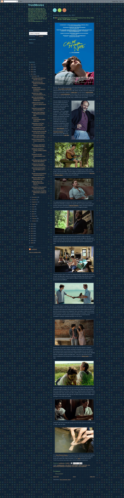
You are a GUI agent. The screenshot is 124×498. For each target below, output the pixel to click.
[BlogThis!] (76, 463)
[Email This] (74, 463)
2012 (32, 233)
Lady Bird (66, 135)
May (33, 211)
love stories (75, 466)
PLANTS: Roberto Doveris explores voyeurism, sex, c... (38, 141)
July (33, 206)
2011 (32, 235)
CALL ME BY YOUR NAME (64, 88)
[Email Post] (71, 463)
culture (80, 465)
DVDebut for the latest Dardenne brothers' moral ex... (38, 156)
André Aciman (89, 92)
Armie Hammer (60, 128)
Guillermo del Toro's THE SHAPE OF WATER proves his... (39, 104)
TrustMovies (61, 463)
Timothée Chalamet (58, 131)
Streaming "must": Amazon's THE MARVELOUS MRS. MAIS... (38, 114)
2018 (32, 71)
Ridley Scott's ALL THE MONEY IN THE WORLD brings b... (38, 83)
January (34, 220)
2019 (32, 69)
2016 (32, 224)
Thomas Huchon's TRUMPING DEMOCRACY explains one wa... (39, 192)
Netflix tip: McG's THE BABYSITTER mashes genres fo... (38, 183)
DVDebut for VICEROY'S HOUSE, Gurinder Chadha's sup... (39, 150)
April (33, 213)
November (34, 197)
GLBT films (84, 465)
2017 (32, 74)
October (34, 199)
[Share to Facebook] (80, 463)
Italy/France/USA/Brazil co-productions (62, 466)
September (34, 202)
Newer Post (56, 476)
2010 (32, 238)
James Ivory (74, 92)
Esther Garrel (85, 356)
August (34, 204)
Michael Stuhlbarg (74, 205)
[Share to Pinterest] (81, 463)
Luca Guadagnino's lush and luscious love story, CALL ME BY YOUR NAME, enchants (76, 18)
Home (74, 476)
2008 (32, 242)
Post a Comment (59, 473)
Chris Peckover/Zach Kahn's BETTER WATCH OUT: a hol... (38, 169)
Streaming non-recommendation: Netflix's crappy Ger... (38, 119)
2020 (32, 67)
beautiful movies (61, 465)
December (34, 76)
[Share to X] (78, 463)
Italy (89, 465)
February (34, 218)
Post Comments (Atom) (65, 479)
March (33, 216)
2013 (32, 231)
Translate (41, 35)
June (33, 209)
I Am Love (91, 173)
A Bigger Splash (59, 175)
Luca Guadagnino (65, 94)
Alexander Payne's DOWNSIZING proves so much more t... (38, 89)
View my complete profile (35, 252)
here (79, 458)
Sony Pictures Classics (62, 455)
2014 (32, 228)
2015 (32, 226)
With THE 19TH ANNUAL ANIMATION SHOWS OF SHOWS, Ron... (38, 98)
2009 (32, 240)
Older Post (92, 476)
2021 (32, 64)
